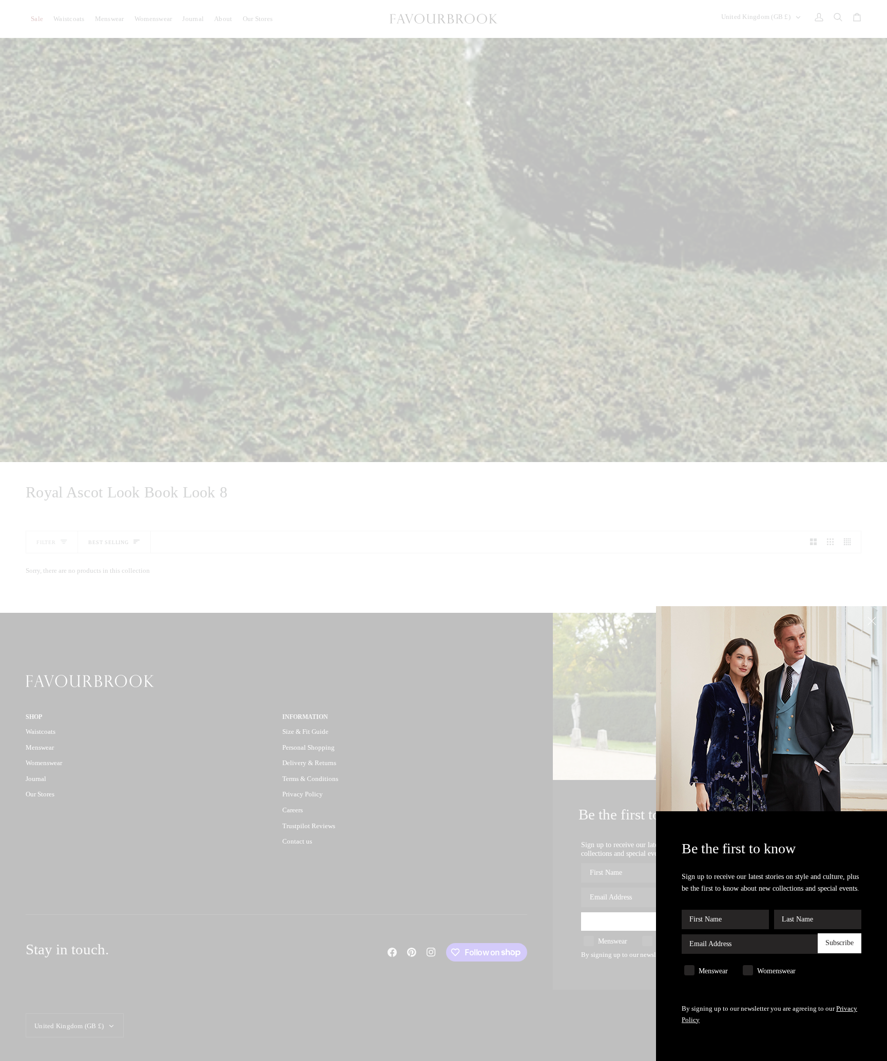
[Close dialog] (872, 620)
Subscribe (839, 943)
